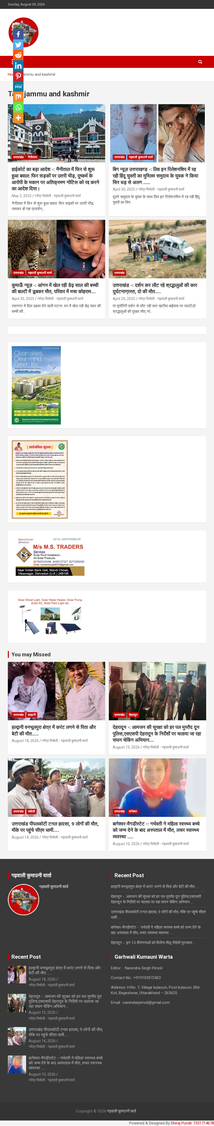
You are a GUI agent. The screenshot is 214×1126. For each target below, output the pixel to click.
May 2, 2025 (22, 196)
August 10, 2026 (126, 844)
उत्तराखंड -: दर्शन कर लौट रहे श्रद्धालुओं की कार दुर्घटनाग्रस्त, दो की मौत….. (155, 288)
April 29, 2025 (124, 299)
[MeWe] (18, 86)
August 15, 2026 (126, 747)
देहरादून (133, 715)
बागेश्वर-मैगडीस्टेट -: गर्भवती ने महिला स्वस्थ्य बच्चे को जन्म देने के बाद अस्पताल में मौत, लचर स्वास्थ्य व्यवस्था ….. (156, 830)
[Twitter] (18, 44)
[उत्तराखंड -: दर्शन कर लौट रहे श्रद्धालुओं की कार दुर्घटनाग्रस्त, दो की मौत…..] (157, 249)
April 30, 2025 (124, 189)
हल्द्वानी (32, 715)
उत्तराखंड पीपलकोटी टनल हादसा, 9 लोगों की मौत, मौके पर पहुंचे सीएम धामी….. (55, 827)
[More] (18, 118)
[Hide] (15, 128)
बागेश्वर (133, 811)
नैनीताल (32, 157)
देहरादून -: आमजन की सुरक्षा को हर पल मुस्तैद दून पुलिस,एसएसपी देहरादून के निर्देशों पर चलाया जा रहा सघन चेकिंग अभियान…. (157, 733)
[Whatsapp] (18, 107)
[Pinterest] (18, 76)
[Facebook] (18, 34)
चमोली (31, 811)
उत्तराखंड (18, 157)
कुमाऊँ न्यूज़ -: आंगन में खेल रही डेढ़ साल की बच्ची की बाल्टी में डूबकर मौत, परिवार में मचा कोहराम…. (55, 288)
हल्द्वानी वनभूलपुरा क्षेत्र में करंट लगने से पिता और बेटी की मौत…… (155, 886)
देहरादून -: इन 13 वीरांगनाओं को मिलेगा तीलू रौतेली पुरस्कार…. (153, 942)
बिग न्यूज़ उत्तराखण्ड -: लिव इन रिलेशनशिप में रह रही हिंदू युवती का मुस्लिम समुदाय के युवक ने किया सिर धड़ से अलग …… (155, 175)
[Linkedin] (18, 65)
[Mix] (18, 97)
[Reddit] (18, 55)
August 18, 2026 (25, 741)
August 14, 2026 (25, 837)
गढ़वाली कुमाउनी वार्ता (141, 157)
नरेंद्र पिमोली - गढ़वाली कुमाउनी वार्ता (58, 196)
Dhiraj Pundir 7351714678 (192, 1123)
